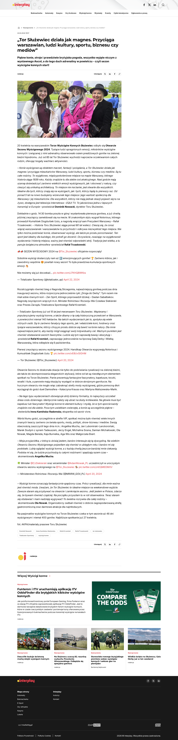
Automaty (21, 695)
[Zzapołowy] (94, 725)
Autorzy (56, 695)
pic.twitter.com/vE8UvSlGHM (70, 353)
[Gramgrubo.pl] (158, 725)
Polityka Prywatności (25, 736)
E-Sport (20, 703)
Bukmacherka (22, 699)
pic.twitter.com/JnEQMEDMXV (95, 467)
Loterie (20, 714)
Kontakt (56, 699)
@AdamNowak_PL (78, 463)
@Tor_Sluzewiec (68, 251)
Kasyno (20, 711)
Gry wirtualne (22, 707)
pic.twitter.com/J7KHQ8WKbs (69, 272)
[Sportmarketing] (25, 725)
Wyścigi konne (28, 28)
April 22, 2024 (72, 279)
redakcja (20, 74)
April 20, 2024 (66, 360)
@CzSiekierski (39, 463)
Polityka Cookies (44, 736)
